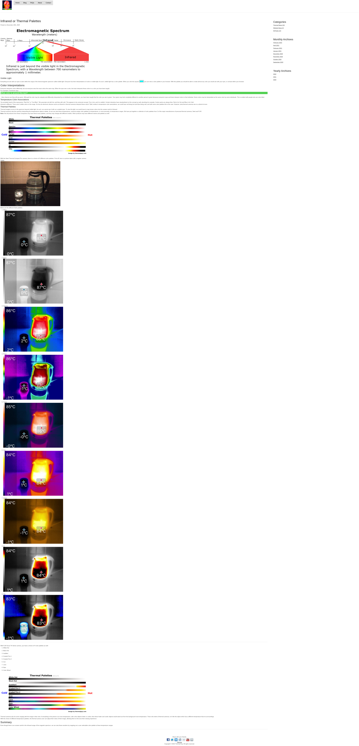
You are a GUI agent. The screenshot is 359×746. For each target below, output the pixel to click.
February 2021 (277, 48)
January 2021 (277, 51)
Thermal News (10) (279, 25)
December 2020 (278, 54)
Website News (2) (278, 28)
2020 (274, 79)
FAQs (32, 3)
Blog (24, 3)
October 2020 (277, 59)
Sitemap (179, 742)
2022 (274, 74)
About (40, 3)
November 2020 (278, 56)
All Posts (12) (277, 30)
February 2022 (277, 42)
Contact (48, 3)
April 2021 (276, 45)
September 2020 (278, 62)
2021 (274, 77)
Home (17, 3)
